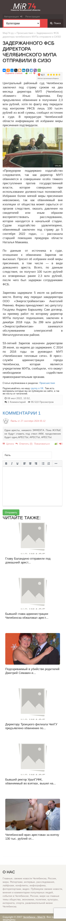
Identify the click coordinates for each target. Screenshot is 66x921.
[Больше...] (56, 463)
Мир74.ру (8, 33)
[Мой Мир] (12, 70)
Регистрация (32, 16)
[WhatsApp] (39, 70)
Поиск (56, 23)
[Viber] (35, 70)
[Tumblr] (27, 70)
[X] (15, 70)
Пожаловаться (42, 443)
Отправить (11, 512)
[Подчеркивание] (17, 463)
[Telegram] (31, 70)
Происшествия (25, 33)
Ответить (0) (25, 443)
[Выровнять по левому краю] (24, 463)
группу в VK (37, 388)
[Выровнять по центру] (30, 463)
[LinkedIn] (23, 70)
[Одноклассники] (8, 70)
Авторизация (12, 16)
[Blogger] (19, 70)
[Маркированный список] (43, 463)
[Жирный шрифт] (6, 463)
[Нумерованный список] (48, 463)
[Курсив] (11, 463)
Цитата (9, 443)
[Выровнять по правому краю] (35, 463)
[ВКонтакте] (4, 70)
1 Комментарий (17, 402)
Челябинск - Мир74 (34, 917)
